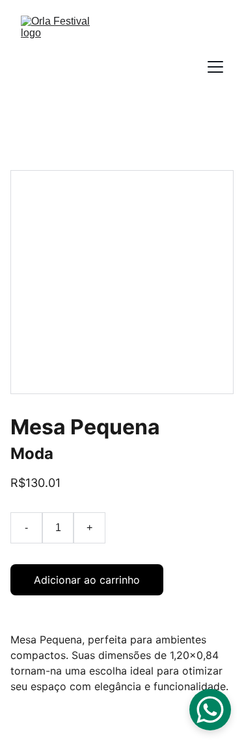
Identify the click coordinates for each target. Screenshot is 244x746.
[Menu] (215, 67)
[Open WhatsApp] (210, 709)
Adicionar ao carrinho (87, 579)
